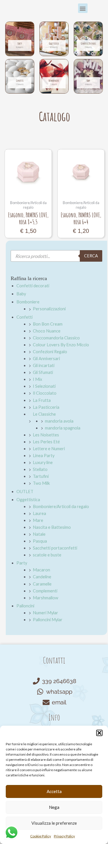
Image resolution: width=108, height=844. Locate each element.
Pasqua (40, 541)
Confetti (24, 317)
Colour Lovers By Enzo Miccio (61, 344)
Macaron (41, 569)
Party (21, 562)
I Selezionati (44, 386)
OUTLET (24, 491)
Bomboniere (27, 301)
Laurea (39, 513)
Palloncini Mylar (47, 619)
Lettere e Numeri (49, 448)
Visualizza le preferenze (54, 823)
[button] (99, 733)
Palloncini (25, 605)
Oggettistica (28, 499)
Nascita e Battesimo (52, 527)
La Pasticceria (46, 407)
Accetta (54, 791)
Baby (21, 293)
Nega (54, 807)
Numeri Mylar (45, 612)
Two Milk (41, 483)
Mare (38, 520)
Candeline (42, 576)
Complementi (45, 590)
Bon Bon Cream (47, 324)
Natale (39, 534)
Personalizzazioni (49, 308)
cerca (91, 255)
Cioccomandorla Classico (56, 337)
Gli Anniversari (46, 358)
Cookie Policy (40, 836)
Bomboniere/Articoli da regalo (61, 506)
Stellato (40, 469)
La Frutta (42, 400)
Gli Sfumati (43, 372)
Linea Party (43, 455)
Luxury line (43, 462)
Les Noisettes (46, 434)
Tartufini (41, 476)
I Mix (37, 379)
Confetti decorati (32, 285)
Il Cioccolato (44, 393)
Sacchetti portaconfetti (55, 547)
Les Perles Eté (46, 441)
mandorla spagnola (62, 427)
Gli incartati (43, 365)
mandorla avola (59, 421)
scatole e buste (47, 554)
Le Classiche (44, 414)
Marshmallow (45, 597)
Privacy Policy (64, 836)
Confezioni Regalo (50, 351)
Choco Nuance (46, 330)
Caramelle (42, 583)
